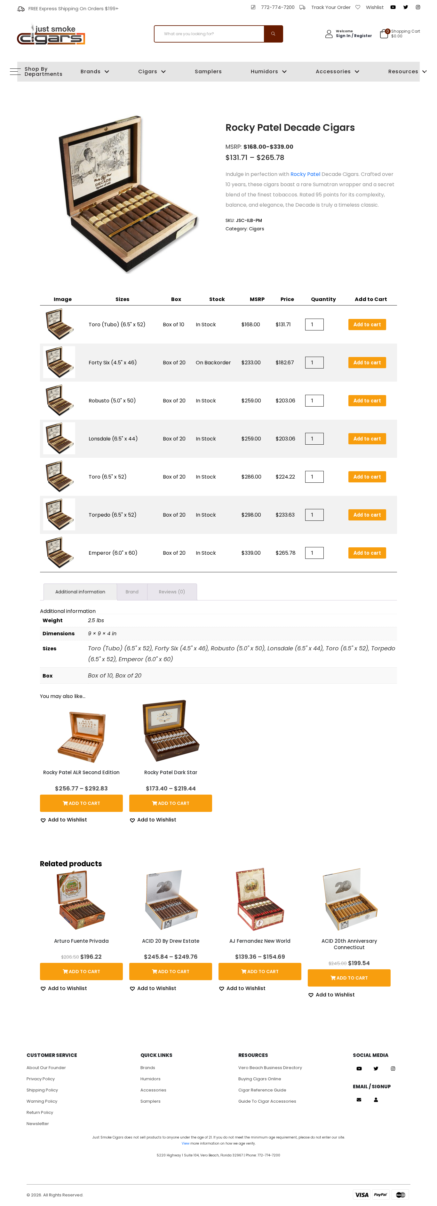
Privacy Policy (41, 1079)
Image (63, 299)
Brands (91, 71)
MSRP (257, 299)
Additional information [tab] (80, 592)
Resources (403, 71)
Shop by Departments (38, 72)
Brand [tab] (132, 592)
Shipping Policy (42, 1090)
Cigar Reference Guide (262, 1090)
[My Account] (376, 1100)
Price (287, 299)
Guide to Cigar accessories (267, 1101)
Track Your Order (331, 7)
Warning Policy (42, 1101)
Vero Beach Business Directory (270, 1068)
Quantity (323, 299)
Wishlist (375, 7)
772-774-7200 (278, 7)
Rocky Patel (305, 174)
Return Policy (40, 1112)
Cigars (147, 71)
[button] (63, 820)
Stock (217, 299)
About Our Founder (46, 1068)
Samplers (208, 71)
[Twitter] (405, 7)
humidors (150, 1079)
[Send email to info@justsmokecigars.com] (359, 1100)
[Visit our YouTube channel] (393, 7)
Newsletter (38, 1124)
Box (176, 299)
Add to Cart (371, 299)
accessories (153, 1090)
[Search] (273, 34)
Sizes (122, 299)
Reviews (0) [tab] (172, 592)
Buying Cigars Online (259, 1079)
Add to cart (367, 324)
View (185, 1143)
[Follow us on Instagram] (418, 7)
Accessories (333, 71)
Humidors (264, 71)
